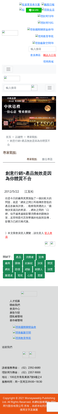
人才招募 (15, 301)
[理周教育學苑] (44, 36)
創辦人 (39, 269)
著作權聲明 (16, 320)
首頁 (8, 137)
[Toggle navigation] (8, 69)
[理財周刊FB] (45, 16)
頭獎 (50, 269)
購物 (17, 263)
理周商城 (48, 61)
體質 (50, 263)
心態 (30, 275)
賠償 (17, 269)
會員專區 (35, 55)
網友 (7, 269)
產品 (18, 257)
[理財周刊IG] (45, 22)
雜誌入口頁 (49, 55)
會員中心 (15, 308)
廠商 (7, 263)
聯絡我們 (15, 305)
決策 (40, 263)
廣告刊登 (15, 312)
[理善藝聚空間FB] (43, 42)
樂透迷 (9, 275)
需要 (40, 275)
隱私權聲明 (16, 316)
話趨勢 (19, 137)
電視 (20, 275)
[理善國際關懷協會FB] (40, 29)
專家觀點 (32, 137)
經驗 (27, 269)
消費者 (30, 257)
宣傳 (41, 257)
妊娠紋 (29, 263)
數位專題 (47, 159)
